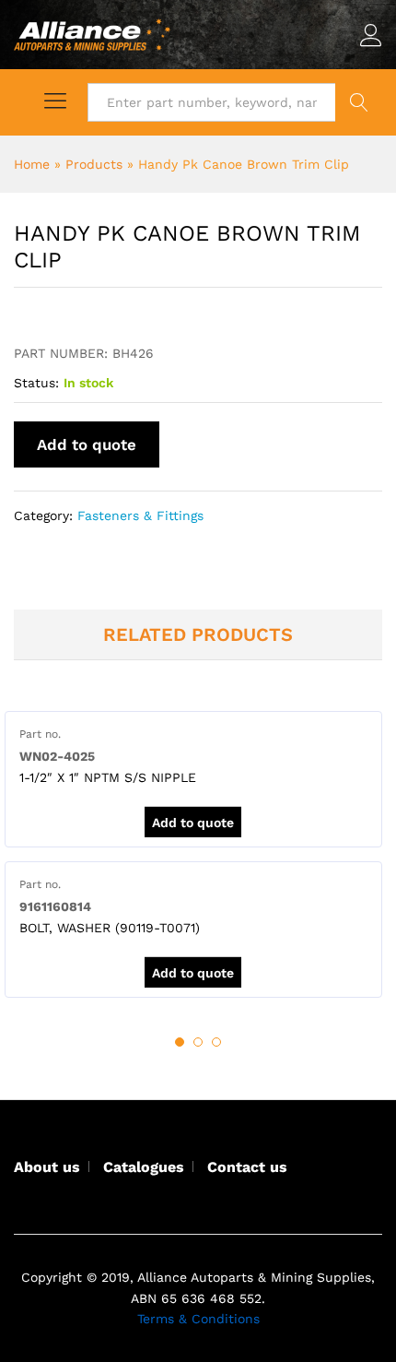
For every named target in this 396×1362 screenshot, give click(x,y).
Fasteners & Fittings (140, 515)
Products (93, 164)
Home (32, 164)
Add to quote (86, 444)
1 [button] (179, 1042)
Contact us (247, 1167)
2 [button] (198, 1042)
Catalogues (143, 1167)
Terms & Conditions (198, 1318)
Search (358, 102)
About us (47, 1167)
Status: (36, 382)
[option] (193, 779)
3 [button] (216, 1042)
